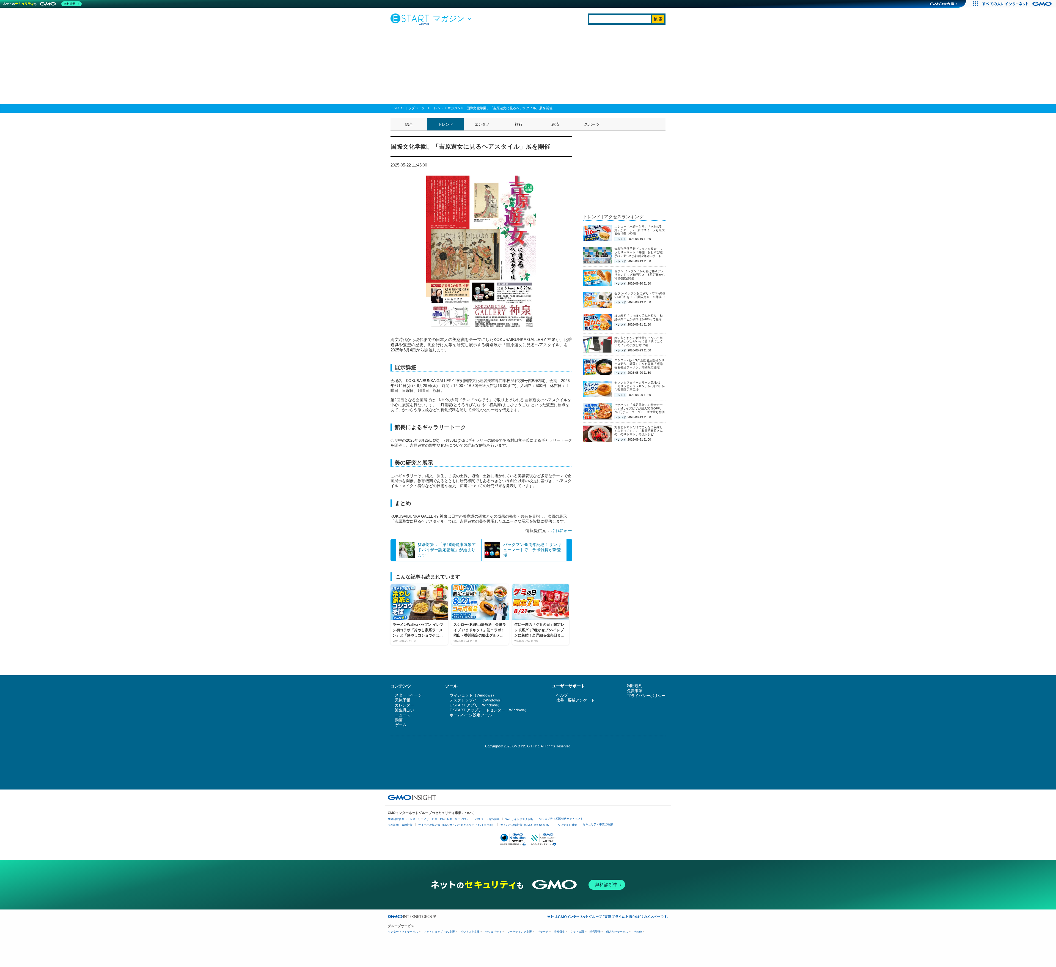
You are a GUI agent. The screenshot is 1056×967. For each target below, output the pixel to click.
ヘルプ (562, 695)
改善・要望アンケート (575, 700)
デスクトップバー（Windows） (477, 700)
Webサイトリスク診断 (519, 819)
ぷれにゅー (561, 530)
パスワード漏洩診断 (487, 819)
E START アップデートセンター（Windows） (489, 710)
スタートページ (408, 695)
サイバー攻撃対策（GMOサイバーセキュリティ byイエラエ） (456, 824)
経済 (555, 124)
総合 (409, 124)
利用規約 (634, 686)
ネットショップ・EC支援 (439, 931)
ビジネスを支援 (470, 931)
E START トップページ (408, 108)
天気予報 (402, 700)
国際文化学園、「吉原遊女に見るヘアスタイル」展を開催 (509, 108)
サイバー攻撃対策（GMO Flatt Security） (526, 824)
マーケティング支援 (519, 931)
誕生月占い (404, 710)
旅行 (518, 124)
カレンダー (404, 705)
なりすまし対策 (567, 824)
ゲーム (400, 725)
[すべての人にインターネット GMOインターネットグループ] (1017, 4)
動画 (399, 720)
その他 (638, 931)
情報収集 (559, 931)
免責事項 (634, 691)
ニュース (402, 715)
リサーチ (542, 931)
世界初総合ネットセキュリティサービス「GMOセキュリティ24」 (428, 819)
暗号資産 (595, 931)
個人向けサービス (617, 931)
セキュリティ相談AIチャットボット (561, 818)
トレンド (437, 108)
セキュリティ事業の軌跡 (598, 824)
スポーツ (592, 124)
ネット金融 (577, 931)
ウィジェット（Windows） (473, 695)
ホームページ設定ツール (471, 715)
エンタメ (482, 124)
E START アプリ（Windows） (476, 705)
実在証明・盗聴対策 (400, 824)
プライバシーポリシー (646, 695)
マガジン (454, 108)
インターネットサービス (403, 931)
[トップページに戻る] (411, 19)
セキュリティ (493, 931)
